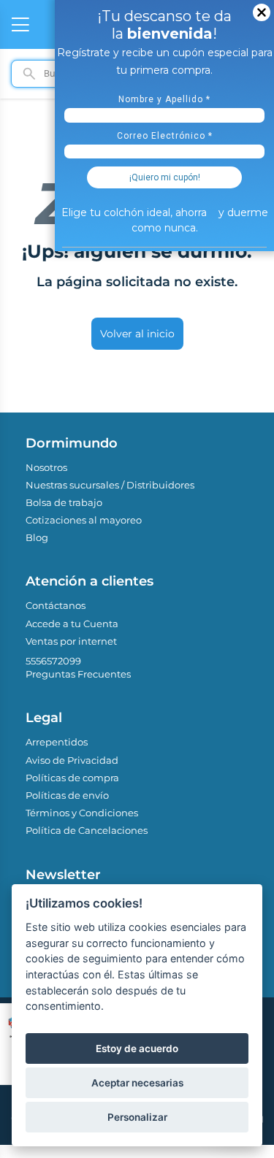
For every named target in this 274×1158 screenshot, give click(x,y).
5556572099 (53, 661)
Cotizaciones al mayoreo (84, 520)
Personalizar (137, 1117)
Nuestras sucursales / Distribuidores (110, 485)
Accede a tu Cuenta (72, 623)
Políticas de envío (67, 795)
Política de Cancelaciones (87, 830)
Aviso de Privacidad (72, 760)
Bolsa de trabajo (64, 502)
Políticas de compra (72, 777)
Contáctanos (55, 605)
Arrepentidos (57, 742)
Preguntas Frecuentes (78, 674)
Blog (37, 537)
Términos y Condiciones (82, 812)
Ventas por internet (71, 641)
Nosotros (46, 467)
